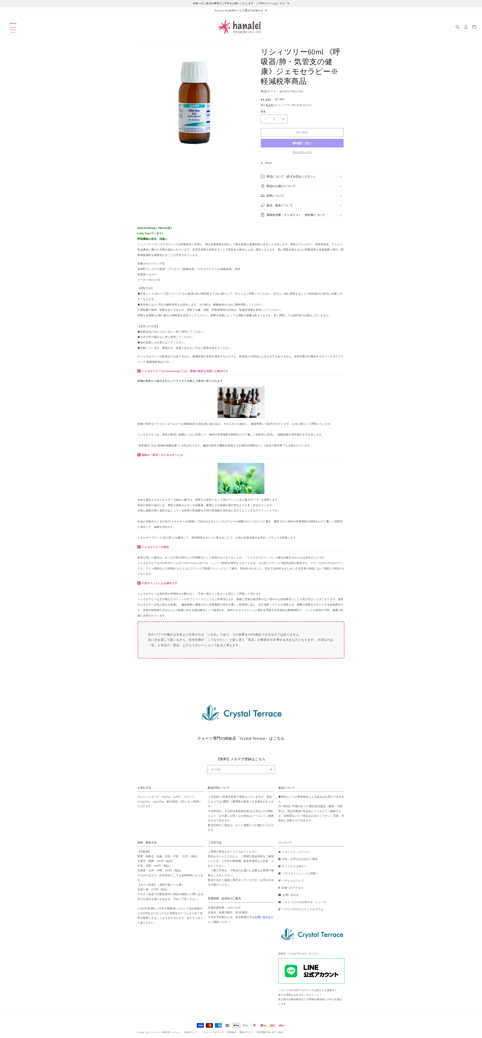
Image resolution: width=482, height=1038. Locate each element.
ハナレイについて (293, 880)
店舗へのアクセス (292, 887)
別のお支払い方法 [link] (302, 152)
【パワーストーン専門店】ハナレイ (162, 1032)
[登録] (270, 769)
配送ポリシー (246, 1032)
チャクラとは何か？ (294, 866)
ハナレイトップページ (296, 852)
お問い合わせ (263, 917)
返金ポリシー (191, 1032)
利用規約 (231, 1032)
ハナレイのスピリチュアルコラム (302, 909)
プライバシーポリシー (212, 1032)
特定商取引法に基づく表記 (270, 1032)
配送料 (269, 105)
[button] (13, 25)
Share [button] (268, 162)
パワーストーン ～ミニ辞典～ (300, 873)
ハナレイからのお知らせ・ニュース (304, 902)
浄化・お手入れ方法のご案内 (300, 859)
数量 (263, 111)
